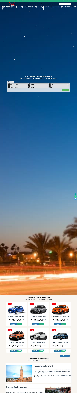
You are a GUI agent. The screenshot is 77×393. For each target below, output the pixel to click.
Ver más (64, 355)
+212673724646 (63, 4)
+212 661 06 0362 (18, 0)
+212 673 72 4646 (10, 0)
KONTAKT (52, 3)
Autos (35, 3)
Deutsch (63, 0)
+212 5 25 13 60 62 (26, 0)
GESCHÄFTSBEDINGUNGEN (44, 3)
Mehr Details (13, 324)
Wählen (19, 324)
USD (69, 0)
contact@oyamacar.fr (35, 0)
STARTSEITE (30, 3)
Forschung (66, 89)
